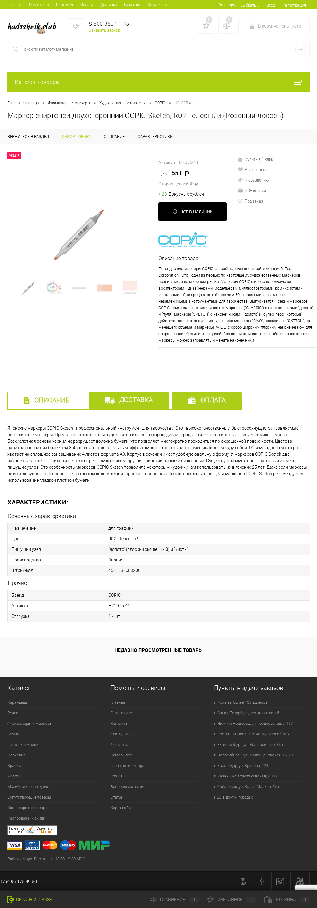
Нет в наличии (196, 212)
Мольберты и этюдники (28, 786)
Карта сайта (121, 807)
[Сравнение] (226, 26)
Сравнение (177, 899)
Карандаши (17, 702)
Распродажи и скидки (27, 818)
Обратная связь (33, 899)
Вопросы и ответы (127, 786)
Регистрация (294, 5)
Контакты (64, 4)
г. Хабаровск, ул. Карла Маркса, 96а (246, 786)
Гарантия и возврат (128, 765)
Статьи (117, 797)
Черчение (16, 755)
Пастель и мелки (22, 744)
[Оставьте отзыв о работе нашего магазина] (162, 831)
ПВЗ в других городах (233, 797)
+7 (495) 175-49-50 (18, 881)
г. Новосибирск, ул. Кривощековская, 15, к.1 (253, 755)
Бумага (14, 734)
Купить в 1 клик (259, 159)
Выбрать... (249, 5)
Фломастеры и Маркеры (30, 723)
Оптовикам (157, 4)
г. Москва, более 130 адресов (240, 702)
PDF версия (255, 190)
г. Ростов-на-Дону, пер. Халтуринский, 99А (252, 734)
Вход (271, 5)
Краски (14, 765)
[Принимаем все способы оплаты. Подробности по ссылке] (162, 846)
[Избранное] (206, 26)
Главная (14, 4)
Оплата (86, 4)
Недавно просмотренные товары (159, 650)
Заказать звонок (104, 30)
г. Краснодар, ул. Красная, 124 (241, 765)
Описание (51, 400)
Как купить (121, 734)
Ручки (12, 713)
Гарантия (132, 4)
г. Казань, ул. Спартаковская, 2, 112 (246, 776)
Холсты (14, 776)
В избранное (256, 169)
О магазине (39, 4)
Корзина (291, 899)
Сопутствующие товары (29, 797)
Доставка (108, 4)
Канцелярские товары (27, 807)
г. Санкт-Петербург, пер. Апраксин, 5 (246, 713)
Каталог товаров (37, 82)
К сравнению (257, 180)
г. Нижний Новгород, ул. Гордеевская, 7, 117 (253, 723)
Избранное (234, 899)
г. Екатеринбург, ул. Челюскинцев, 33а (248, 744)
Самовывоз (121, 755)
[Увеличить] (79, 234)
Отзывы (118, 776)
